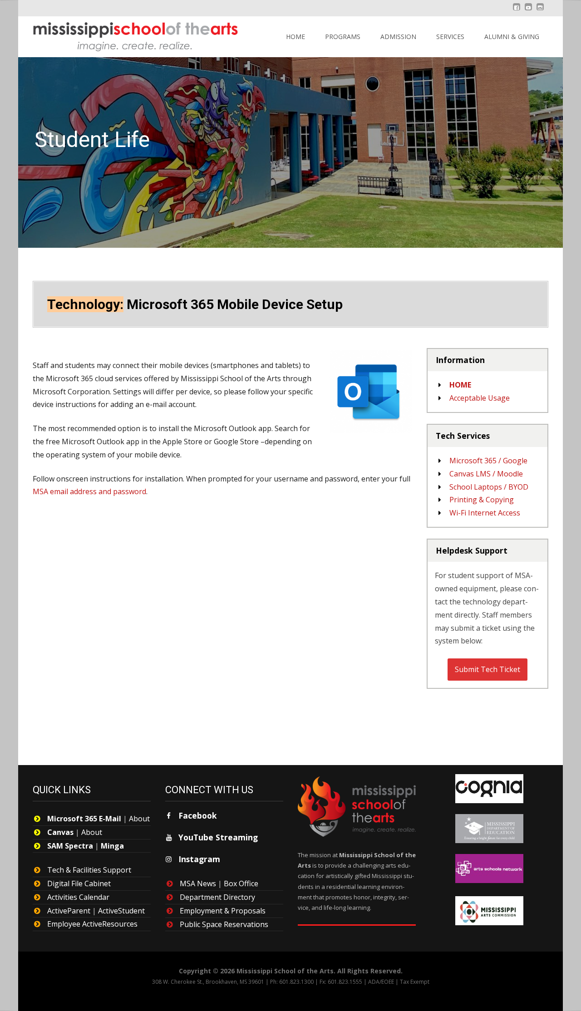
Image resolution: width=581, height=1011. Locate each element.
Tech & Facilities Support (89, 870)
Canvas (60, 832)
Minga (112, 846)
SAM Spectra (70, 846)
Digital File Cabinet (79, 883)
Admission (398, 36)
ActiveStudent (121, 911)
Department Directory (217, 897)
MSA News (198, 883)
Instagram (199, 859)
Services (450, 36)
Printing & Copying (481, 500)
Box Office (241, 883)
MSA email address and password (89, 491)
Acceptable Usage (479, 398)
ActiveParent (68, 911)
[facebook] (516, 11)
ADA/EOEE (381, 982)
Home (295, 36)
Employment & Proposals (223, 911)
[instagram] (540, 11)
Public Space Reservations (224, 924)
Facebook (197, 815)
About (139, 819)
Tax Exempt (414, 982)
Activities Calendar (78, 897)
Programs (342, 36)
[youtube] (528, 11)
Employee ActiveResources (92, 924)
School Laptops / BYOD (488, 487)
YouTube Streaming (218, 837)
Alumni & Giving (511, 36)
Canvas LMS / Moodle (486, 474)
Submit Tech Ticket (487, 669)
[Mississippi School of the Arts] (129, 34)
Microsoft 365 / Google (488, 461)
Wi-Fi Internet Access (484, 513)
